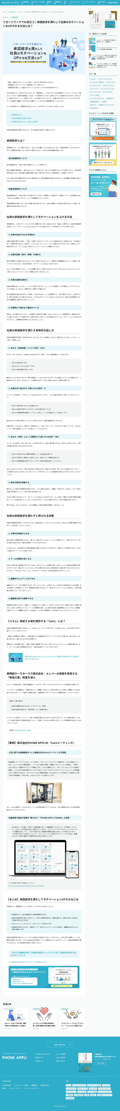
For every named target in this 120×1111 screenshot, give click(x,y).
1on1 (68, 1085)
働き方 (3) (93, 105)
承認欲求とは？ (17, 115)
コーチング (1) (111, 82)
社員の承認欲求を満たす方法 (21, 118)
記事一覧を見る (60, 1045)
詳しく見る (101, 1063)
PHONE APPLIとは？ (43, 1054)
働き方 (65, 3)
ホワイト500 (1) (108, 92)
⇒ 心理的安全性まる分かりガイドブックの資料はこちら (27, 962)
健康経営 (49, 3)
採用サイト (39, 1061)
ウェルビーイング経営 (38, 3)
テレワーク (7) (94, 88)
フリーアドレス (71, 1092)
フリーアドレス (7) (95, 92)
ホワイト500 (82, 1092)
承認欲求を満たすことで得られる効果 (24, 121)
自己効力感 (70, 1098)
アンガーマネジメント (79, 1085)
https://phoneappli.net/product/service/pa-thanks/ (26, 886)
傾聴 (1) (105, 101)
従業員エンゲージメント (105, 1095)
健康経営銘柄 (79, 1095)
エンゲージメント (75, 3)
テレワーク (93, 1088)
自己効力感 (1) (94, 108)
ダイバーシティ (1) (108, 85)
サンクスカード (71, 1088)
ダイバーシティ (83, 1088)
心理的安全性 (57, 3)
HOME (4, 12)
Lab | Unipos (23, 730)
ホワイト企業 (92, 1092)
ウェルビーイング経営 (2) (97, 82)
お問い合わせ (60, 1061)
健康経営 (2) (110, 98)
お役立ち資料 (101, 3)
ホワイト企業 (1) (95, 95)
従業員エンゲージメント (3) (106, 105)
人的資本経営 (25, 3)
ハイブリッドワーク (104, 1088)
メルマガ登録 (60, 1054)
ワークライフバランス (89, 3)
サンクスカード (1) (95, 85)
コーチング (106, 1085)
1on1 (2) (93, 79)
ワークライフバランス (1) (97, 98)
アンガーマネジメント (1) (105, 79)
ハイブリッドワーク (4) (107, 88)
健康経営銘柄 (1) (95, 101)
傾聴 (87, 1095)
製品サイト (39, 1057)
